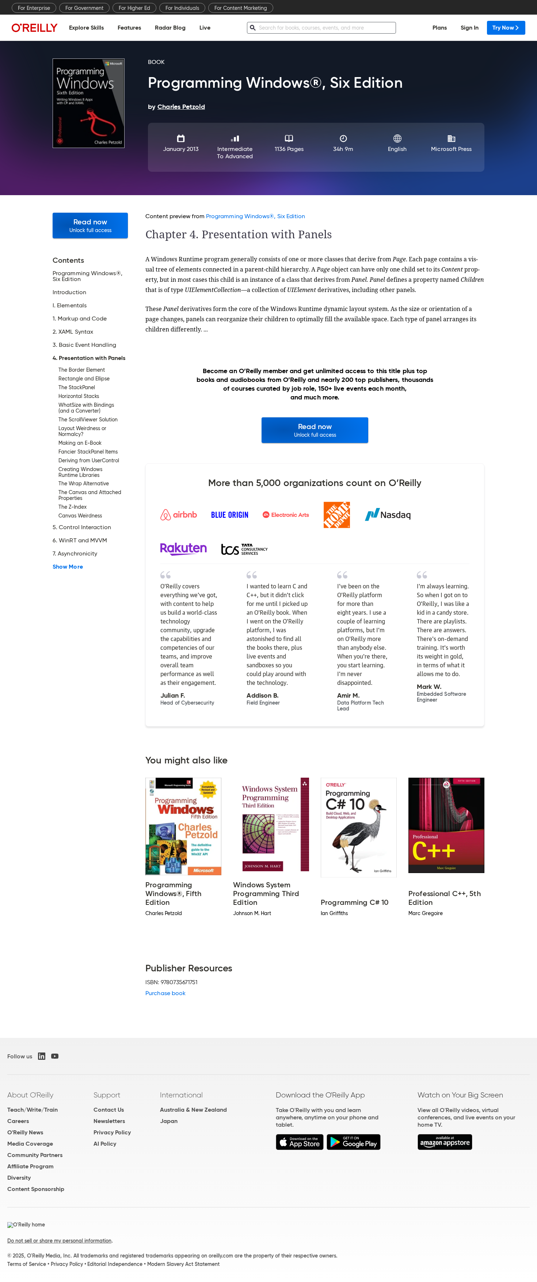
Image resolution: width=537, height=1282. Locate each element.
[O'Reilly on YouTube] (54, 1056)
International (181, 1095)
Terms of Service (26, 1264)
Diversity (19, 1178)
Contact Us (109, 1110)
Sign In (470, 27)
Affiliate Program (30, 1166)
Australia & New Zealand (193, 1110)
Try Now (503, 27)
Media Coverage (30, 1144)
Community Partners (34, 1155)
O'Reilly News (25, 1132)
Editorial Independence (114, 1264)
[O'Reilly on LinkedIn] (41, 1056)
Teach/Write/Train (32, 1110)
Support (107, 1095)
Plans (440, 27)
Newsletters (109, 1121)
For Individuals (182, 8)
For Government (84, 8)
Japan (169, 1121)
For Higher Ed (134, 8)
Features (129, 27)
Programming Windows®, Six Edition (255, 216)
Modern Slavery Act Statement (183, 1264)
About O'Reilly (30, 1095)
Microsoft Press (451, 148)
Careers (18, 1121)
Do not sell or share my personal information (59, 1240)
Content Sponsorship (35, 1189)
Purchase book (165, 993)
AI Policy (105, 1144)
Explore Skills (86, 27)
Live (204, 27)
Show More (68, 567)
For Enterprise (34, 8)
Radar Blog (170, 27)
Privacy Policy (112, 1132)
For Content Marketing (240, 8)
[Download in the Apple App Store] (300, 1148)
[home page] (35, 27)
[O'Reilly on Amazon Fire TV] (445, 1148)
